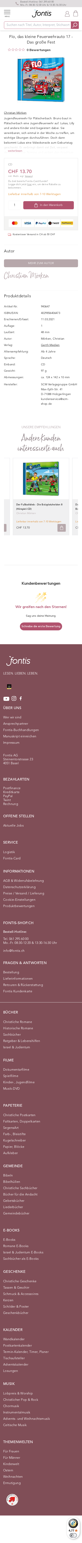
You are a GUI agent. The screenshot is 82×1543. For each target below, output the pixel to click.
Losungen (10, 1371)
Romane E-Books (16, 1246)
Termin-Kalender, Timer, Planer (26, 1352)
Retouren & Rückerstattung (23, 985)
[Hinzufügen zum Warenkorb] (61, 528)
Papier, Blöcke (13, 1147)
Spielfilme (10, 1076)
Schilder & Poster (16, 1306)
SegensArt (11, 1128)
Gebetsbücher (13, 1201)
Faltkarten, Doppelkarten (21, 1121)
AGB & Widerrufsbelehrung (23, 881)
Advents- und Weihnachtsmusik (26, 1419)
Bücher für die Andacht (20, 1194)
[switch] (73, 1535)
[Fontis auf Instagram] (14, 699)
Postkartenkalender (17, 1345)
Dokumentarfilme (16, 1069)
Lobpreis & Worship (18, 1393)
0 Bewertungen (39, 50)
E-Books (9, 1240)
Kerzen (8, 1300)
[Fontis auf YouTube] (6, 699)
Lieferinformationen (18, 978)
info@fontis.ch (14, 951)
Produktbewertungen (19, 906)
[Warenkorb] (76, 13)
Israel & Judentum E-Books (23, 1252)
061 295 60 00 (46, 2)
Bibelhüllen (11, 1182)
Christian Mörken (26, 276)
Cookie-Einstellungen (19, 900)
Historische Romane (18, 1028)
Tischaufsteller (14, 1358)
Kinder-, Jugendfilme (19, 1082)
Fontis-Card (11, 858)
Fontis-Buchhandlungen (21, 730)
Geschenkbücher (15, 1313)
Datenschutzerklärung (19, 887)
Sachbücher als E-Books (21, 1259)
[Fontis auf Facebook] (20, 699)
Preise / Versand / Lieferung (23, 893)
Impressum (11, 743)
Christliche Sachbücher (20, 1188)
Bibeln (8, 1175)
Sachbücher (12, 1034)
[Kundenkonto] (67, 13)
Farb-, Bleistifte (14, 1134)
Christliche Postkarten (19, 1115)
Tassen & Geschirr (16, 1287)
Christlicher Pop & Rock (20, 1400)
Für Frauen (11, 1451)
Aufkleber (10, 1153)
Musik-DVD (11, 1088)
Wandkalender (14, 1339)
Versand (28, 176)
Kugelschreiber (14, 1140)
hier (29, 184)
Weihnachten (13, 1477)
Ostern (8, 1470)
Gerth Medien (50, 345)
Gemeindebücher (16, 1213)
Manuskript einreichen (19, 736)
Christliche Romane (17, 1022)
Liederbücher (13, 1207)
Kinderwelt (11, 1464)
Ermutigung (12, 1483)
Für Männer (11, 1458)
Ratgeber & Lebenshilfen (21, 1041)
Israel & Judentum (16, 1047)
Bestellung (11, 972)
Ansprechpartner (15, 724)
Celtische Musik (15, 1425)
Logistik (9, 852)
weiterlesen (15, 151)
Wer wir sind (12, 717)
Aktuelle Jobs (13, 825)
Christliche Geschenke (19, 1281)
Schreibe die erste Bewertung (40, 626)
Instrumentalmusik (16, 1412)
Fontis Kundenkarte (17, 991)
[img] (9, 49)
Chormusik (11, 1406)
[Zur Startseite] (18, 663)
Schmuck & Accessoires (20, 1294)
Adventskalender (15, 1364)
